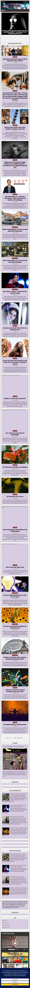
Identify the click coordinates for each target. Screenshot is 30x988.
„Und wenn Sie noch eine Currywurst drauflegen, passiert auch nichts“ (15, 690)
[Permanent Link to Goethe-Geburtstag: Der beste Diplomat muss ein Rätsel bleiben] (15, 516)
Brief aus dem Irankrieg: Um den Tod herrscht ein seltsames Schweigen (15, 261)
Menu (4, 2)
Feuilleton (16, 227)
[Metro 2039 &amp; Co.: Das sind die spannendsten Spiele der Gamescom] (5, 822)
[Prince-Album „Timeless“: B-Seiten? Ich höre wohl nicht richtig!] (5, 811)
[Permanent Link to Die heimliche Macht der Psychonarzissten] (15, 711)
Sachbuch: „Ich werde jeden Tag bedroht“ (15, 398)
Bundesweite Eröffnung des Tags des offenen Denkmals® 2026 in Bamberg (15, 60)
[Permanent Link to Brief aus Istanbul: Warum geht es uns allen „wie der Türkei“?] (15, 584)
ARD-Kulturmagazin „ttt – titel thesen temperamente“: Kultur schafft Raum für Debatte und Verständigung (15, 26)
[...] (4, 776)
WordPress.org (5, 927)
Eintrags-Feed (5, 922)
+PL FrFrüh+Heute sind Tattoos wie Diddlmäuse (15, 467)
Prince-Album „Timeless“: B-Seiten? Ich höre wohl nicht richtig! (15, 292)
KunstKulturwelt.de (15, 6)
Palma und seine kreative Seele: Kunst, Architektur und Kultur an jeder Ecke (15, 128)
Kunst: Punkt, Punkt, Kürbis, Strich (15, 567)
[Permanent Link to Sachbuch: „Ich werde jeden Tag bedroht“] (15, 385)
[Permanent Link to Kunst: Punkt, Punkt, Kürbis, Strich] (15, 553)
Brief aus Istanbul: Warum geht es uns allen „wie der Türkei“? (15, 596)
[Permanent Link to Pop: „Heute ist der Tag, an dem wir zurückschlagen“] (15, 419)
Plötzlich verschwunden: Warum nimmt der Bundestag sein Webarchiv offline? (15, 658)
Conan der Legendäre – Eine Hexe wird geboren (13, 746)
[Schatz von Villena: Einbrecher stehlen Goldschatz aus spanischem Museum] (5, 834)
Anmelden (4, 920)
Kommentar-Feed (6, 925)
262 (15, 737)
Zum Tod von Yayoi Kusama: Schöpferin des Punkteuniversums (15, 627)
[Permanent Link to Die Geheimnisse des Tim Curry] (15, 485)
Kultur (15, 57)
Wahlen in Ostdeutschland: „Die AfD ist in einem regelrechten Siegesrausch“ (15, 230)
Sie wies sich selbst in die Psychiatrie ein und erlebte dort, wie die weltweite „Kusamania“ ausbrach (15, 362)
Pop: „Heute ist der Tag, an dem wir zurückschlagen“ (15, 434)
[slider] (14, 949)
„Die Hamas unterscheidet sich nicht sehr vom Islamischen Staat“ (15, 329)
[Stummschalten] (24, 949)
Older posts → (20, 737)
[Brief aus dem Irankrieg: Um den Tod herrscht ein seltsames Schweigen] (5, 800)
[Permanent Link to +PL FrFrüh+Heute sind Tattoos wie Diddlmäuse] (15, 454)
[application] (15, 943)
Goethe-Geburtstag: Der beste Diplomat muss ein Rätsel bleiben (15, 530)
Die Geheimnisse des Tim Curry (15, 496)
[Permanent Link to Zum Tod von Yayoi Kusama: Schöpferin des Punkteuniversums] (15, 615)
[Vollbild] (26, 949)
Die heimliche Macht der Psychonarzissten (15, 724)
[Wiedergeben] (3, 949)
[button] (15, 943)
